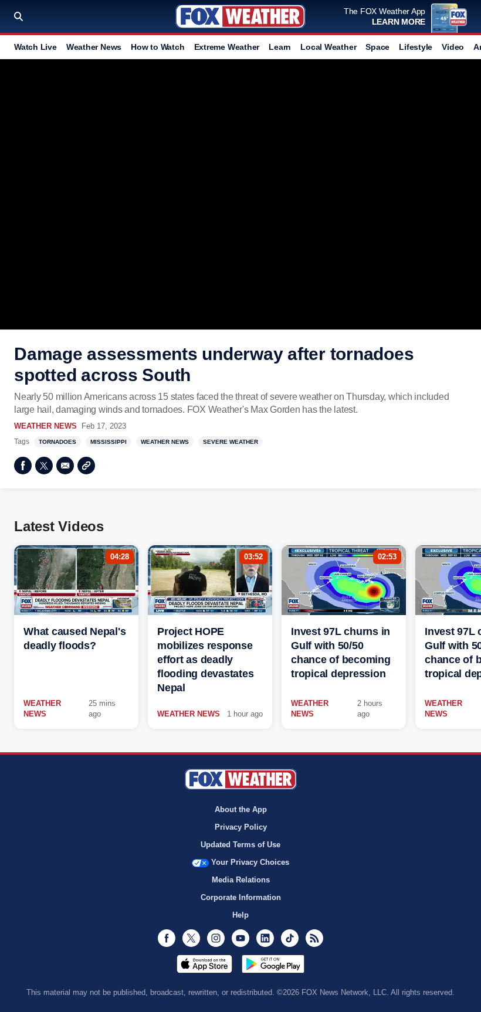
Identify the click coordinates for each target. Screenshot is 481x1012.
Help (240, 915)
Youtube (240, 938)
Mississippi (108, 442)
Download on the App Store (204, 964)
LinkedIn (265, 938)
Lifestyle (415, 47)
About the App (241, 809)
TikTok (290, 938)
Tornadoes (57, 442)
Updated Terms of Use (240, 844)
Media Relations (241, 879)
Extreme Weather (227, 47)
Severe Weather (230, 442)
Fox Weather (240, 16)
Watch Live (35, 47)
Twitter (44, 465)
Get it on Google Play (273, 964)
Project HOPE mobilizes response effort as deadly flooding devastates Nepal (205, 660)
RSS (314, 938)
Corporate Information (241, 897)
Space (377, 47)
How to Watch (157, 47)
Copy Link (86, 465)
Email (65, 465)
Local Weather (328, 47)
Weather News (93, 47)
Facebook (23, 465)
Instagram (216, 938)
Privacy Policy (241, 827)
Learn (280, 47)
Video (453, 47)
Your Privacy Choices (250, 862)
